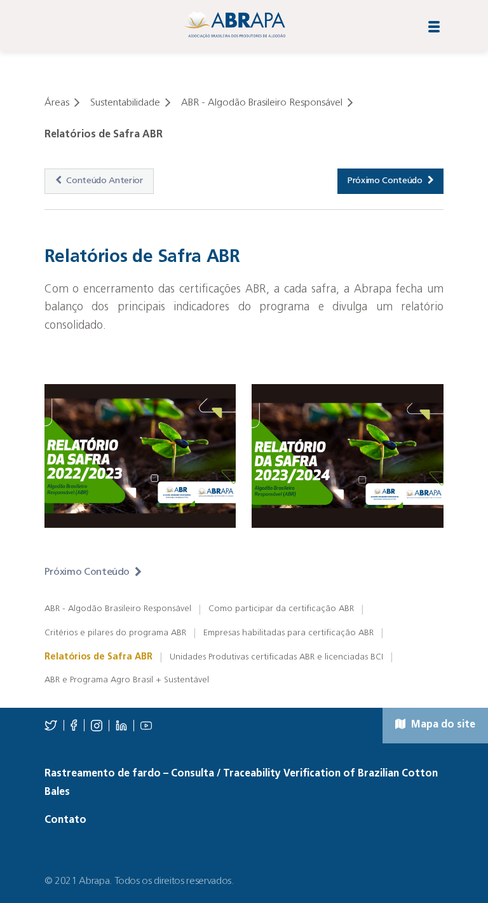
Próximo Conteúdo (385, 181)
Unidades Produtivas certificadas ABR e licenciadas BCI (276, 657)
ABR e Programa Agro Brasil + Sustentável (126, 680)
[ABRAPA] (234, 24)
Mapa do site (442, 725)
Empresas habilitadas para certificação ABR (288, 633)
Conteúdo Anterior (104, 181)
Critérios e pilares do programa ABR (115, 633)
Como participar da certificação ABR (281, 609)
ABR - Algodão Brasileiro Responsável (117, 609)
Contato (65, 820)
